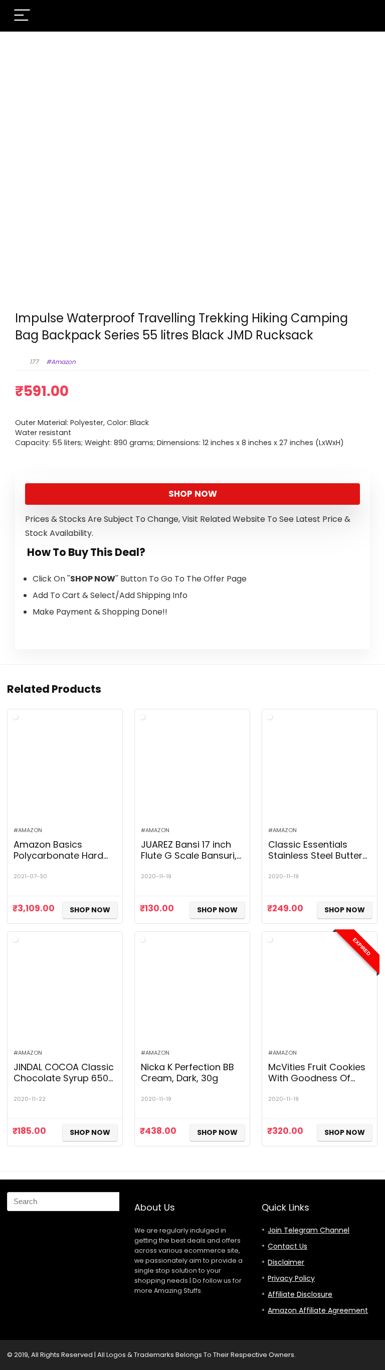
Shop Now (192, 494)
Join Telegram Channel (308, 1230)
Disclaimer (286, 1262)
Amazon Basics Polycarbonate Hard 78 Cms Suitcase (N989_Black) (58, 861)
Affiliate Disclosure (300, 1294)
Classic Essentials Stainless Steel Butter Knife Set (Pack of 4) (315, 855)
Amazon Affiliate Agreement (318, 1310)
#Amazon (61, 361)
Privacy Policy (291, 1278)
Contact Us (287, 1246)
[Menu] (22, 16)
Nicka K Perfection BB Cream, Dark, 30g (187, 1072)
